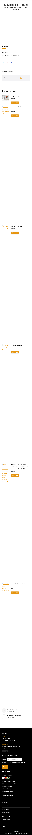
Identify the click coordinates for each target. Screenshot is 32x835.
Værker (3, 799)
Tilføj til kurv (15, 102)
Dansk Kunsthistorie (6, 805)
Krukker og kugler (6, 812)
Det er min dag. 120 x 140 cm (17, 345)
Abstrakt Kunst (5, 802)
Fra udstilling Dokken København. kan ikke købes (20, 585)
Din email (4, 759)
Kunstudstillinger (6, 819)
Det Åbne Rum (5, 809)
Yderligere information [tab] (7, 71)
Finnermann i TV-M (12, 709)
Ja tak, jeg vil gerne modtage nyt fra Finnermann (14, 762)
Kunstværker (15, 55)
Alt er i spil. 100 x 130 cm (16, 226)
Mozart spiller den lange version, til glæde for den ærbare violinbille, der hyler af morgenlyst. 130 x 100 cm (19, 466)
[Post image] (4, 710)
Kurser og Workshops (7, 823)
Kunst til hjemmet (6, 816)
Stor (21, 78)
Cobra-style (9, 55)
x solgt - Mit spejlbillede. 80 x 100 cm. (19, 96)
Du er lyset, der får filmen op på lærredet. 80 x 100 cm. (20, 108)
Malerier (4, 826)
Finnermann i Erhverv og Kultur (14, 715)
